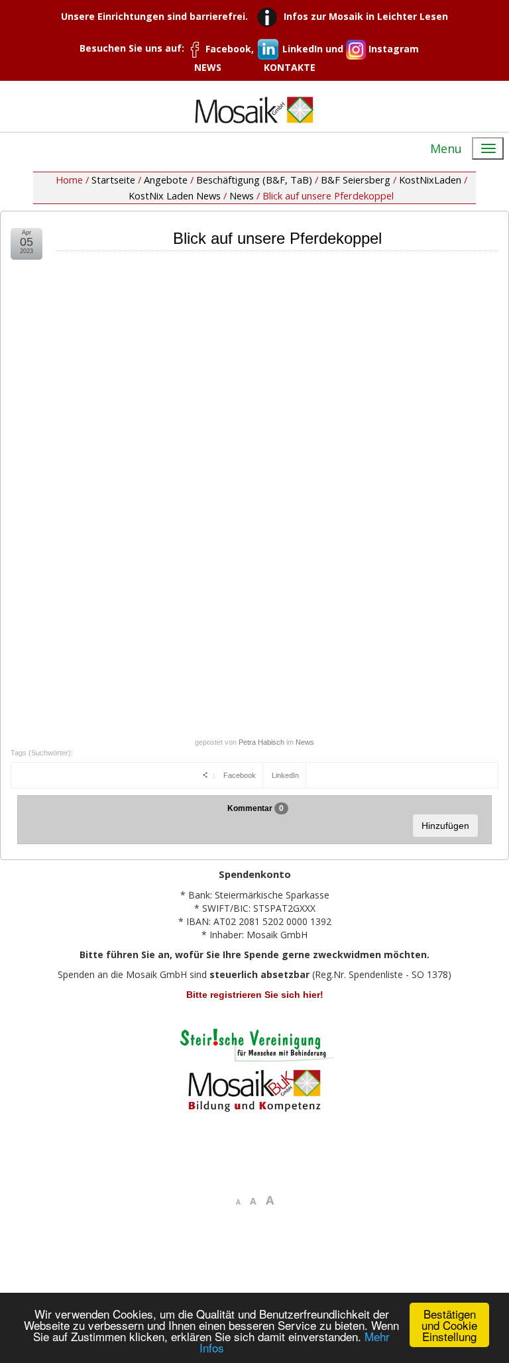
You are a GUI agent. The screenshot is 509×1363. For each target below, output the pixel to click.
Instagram (392, 48)
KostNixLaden (430, 179)
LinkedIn (285, 775)
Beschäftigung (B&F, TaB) (254, 179)
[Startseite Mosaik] (254, 109)
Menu (446, 148)
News (241, 195)
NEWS (207, 67)
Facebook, (229, 48)
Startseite (113, 179)
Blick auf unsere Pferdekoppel (277, 238)
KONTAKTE (289, 67)
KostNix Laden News (175, 195)
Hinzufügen (445, 825)
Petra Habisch (261, 742)
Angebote (166, 179)
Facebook (239, 775)
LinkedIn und (313, 48)
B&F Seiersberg (355, 179)
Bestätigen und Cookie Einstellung (449, 1324)
